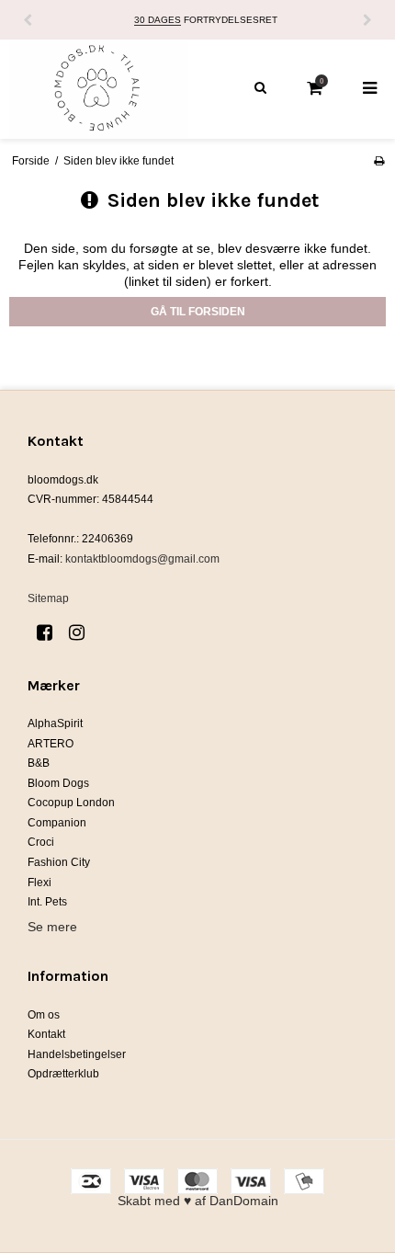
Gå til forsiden (198, 311)
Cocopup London (71, 802)
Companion (57, 822)
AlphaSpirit (55, 723)
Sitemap (48, 598)
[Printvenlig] (379, 160)
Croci (41, 842)
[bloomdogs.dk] (98, 89)
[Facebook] (51, 632)
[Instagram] (83, 632)
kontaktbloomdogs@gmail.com (142, 558)
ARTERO (50, 743)
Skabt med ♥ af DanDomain (198, 1200)
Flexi (39, 882)
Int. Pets (47, 901)
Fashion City (59, 862)
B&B (39, 763)
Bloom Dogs (58, 783)
